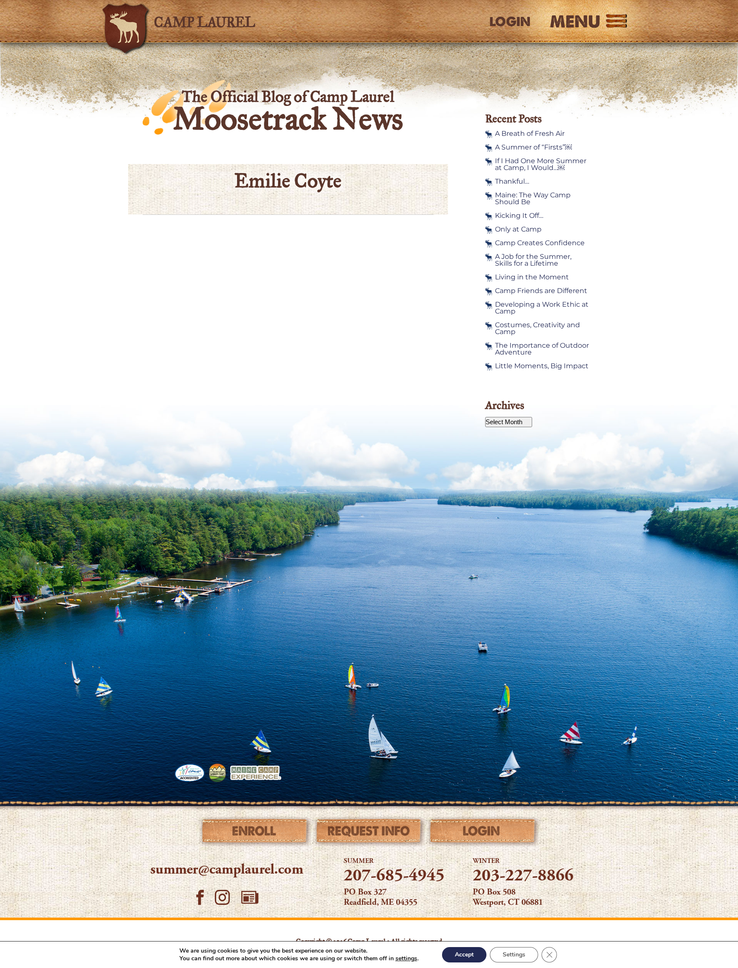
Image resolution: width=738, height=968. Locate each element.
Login (509, 22)
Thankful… (512, 181)
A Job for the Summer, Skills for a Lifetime (533, 260)
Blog (249, 897)
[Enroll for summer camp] (255, 833)
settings (406, 958)
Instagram (222, 897)
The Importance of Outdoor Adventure (542, 349)
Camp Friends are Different (541, 290)
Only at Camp (518, 229)
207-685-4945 (394, 876)
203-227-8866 (523, 876)
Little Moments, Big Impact (542, 366)
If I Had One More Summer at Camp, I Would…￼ (540, 164)
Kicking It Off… (519, 215)
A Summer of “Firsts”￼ (533, 147)
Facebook (200, 897)
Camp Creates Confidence (540, 243)
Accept (464, 954)
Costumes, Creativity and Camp (537, 328)
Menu (575, 21)
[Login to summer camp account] (483, 833)
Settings (514, 954)
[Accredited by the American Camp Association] (190, 773)
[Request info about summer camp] (369, 833)
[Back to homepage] (222, 21)
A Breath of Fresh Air (530, 133)
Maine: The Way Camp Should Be (533, 198)
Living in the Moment (532, 277)
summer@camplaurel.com (226, 870)
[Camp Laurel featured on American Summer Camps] (217, 772)
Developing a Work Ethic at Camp (542, 308)
